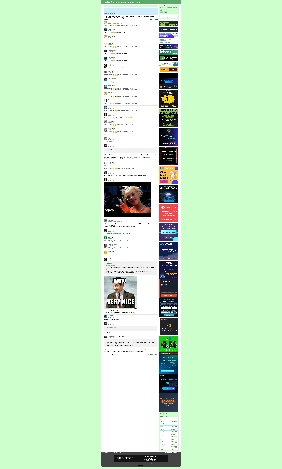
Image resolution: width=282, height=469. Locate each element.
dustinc (110, 145)
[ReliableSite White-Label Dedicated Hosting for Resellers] (168, 69)
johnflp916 (110, 22)
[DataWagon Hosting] (168, 213)
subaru (109, 85)
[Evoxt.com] (168, 251)
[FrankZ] (105, 65)
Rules (133, 2)
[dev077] (105, 163)
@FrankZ (108, 149)
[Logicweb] (168, 288)
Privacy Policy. (123, 452)
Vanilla (133, 452)
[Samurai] (105, 121)
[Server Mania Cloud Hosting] (168, 194)
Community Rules (130, 9)
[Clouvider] (168, 270)
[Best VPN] (168, 137)
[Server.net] (168, 29)
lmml (109, 71)
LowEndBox (117, 2)
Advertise (154, 463)
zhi (108, 99)
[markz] (105, 43)
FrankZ (109, 64)
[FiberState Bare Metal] (168, 156)
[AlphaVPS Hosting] (168, 232)
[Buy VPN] (168, 46)
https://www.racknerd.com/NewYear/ (132, 157)
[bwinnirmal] (105, 245)
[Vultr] (168, 52)
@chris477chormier (110, 327)
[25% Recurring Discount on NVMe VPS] (168, 75)
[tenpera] (105, 138)
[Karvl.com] (168, 175)
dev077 (109, 162)
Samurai (110, 121)
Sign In (161, 12)
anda (109, 237)
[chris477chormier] (105, 172)
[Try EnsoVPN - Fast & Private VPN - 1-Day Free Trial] (168, 383)
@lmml (107, 341)
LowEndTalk (109, 2)
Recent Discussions (165, 17)
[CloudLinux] (168, 364)
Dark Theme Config (147, 463)
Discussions (123, 2)
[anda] (105, 237)
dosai (109, 251)
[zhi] (105, 100)
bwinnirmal (111, 244)
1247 (156, 19)
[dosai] (105, 252)
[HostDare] (168, 63)
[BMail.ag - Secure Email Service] (168, 23)
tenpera (110, 138)
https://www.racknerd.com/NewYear (119, 234)
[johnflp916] (105, 22)
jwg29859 (110, 29)
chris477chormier (112, 172)
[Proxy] (168, 307)
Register (165, 12)
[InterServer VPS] (168, 99)
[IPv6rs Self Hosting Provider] (168, 58)
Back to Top (128, 463)
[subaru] (105, 86)
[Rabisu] (168, 345)
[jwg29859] (105, 29)
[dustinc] (105, 145)
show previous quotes (110, 265)
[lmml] (105, 72)
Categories (129, 2)
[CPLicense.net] (168, 35)
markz (109, 43)
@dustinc (106, 223)
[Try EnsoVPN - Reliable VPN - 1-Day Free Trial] (168, 81)
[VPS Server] (168, 40)
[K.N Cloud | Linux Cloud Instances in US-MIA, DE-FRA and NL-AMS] (168, 86)
